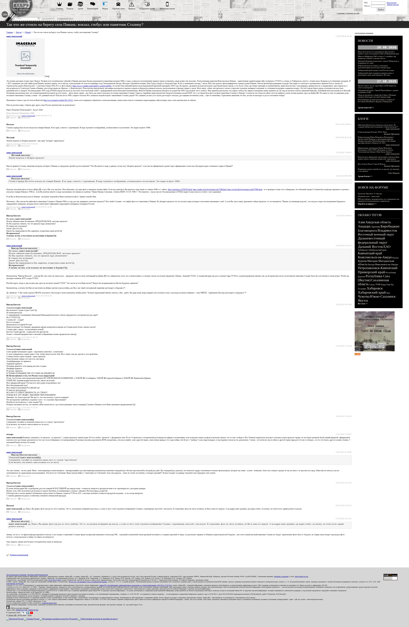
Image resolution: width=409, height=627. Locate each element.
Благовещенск (367, 230)
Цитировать (25, 118)
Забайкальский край (377, 250)
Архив (80, 9)
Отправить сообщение (281, 576)
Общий (28, 32)
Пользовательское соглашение (16, 575)
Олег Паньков (393, 173)
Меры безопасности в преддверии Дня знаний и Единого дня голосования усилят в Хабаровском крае (378, 53)
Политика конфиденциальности (37, 575)
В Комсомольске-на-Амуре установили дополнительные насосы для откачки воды (374, 67)
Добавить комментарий (19, 555)
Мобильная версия (167, 9)
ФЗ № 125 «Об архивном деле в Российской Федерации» (88, 582)
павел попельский (14, 36)
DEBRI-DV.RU (33, 610)
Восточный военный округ (376, 234)
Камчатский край (370, 253)
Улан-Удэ (390, 284)
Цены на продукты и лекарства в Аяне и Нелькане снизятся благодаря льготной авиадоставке (377, 96)
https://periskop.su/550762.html (180, 189)
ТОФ (377, 284)
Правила (131, 9)
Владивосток (387, 230)
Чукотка (364, 296)
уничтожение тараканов (364, 33)
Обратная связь (118, 9)
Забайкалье (363, 250)
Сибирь (372, 285)
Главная (59, 9)
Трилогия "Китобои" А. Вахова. (370, 194)
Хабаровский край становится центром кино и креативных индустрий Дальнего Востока (376, 74)
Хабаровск (375, 288)
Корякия (395, 258)
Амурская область (378, 222)
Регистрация (391, 3)
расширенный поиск (65, 18)
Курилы (362, 260)
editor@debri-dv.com (301, 576)
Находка (371, 264)
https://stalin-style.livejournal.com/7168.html (209, 189)
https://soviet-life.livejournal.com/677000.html (244, 189)
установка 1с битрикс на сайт (348, 13)
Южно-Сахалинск (383, 296)
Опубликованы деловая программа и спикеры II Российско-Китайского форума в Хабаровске (376, 100)
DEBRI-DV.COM (21, 610)
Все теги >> (363, 304)
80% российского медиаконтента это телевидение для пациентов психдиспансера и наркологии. (378, 200)
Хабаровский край (372, 292)
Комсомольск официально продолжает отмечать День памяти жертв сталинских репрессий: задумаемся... (378, 158)
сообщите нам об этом (49, 603)
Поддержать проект (147, 9)
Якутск (363, 300)
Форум (105, 9)
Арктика (375, 226)
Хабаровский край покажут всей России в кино (376, 70)
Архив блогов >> (365, 176)
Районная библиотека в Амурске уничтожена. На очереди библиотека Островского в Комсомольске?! (378, 126)
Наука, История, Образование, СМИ (20, 113)
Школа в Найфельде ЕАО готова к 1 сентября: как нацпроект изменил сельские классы (377, 57)
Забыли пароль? (393, 4)
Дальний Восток (370, 247)
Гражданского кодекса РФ (15, 583)
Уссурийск (362, 289)
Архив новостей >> (366, 108)
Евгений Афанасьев (391, 134)
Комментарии (92, 9)
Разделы (70, 9)
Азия (361, 222)
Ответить (12, 118)
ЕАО (386, 247)
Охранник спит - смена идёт (369, 196)
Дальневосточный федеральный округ (372, 240)
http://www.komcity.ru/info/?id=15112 (58, 100)
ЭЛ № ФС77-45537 (54, 580)
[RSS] (357, 354)
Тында (383, 284)
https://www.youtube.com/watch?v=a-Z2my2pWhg (92, 86)
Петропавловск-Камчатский (377, 268)
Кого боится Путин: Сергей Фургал (371, 164)
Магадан (372, 260)
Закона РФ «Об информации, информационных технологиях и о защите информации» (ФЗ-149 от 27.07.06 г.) (136, 585)
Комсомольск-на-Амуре (375, 257)
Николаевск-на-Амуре (386, 264)
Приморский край (371, 272)
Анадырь (364, 226)
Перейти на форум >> (367, 204)
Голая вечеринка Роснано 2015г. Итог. (372, 132)
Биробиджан (390, 226)
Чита (388, 293)
